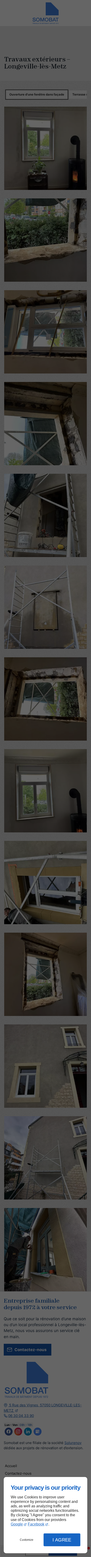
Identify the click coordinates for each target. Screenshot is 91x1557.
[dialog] (45, 1515)
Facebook (36, 1524)
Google (17, 1524)
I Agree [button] (61, 1539)
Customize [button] (26, 1539)
